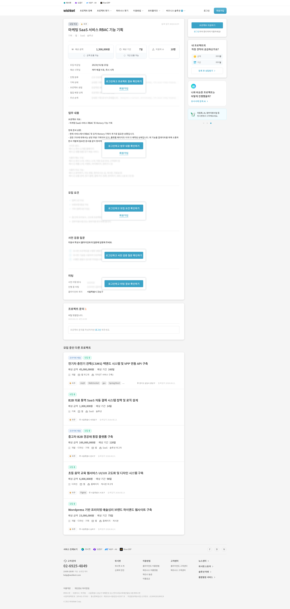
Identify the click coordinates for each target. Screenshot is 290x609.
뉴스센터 (202, 561)
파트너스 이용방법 (150, 570)
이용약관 (67, 588)
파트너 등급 (147, 574)
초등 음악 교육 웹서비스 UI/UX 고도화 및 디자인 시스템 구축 (105, 473)
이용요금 (146, 578)
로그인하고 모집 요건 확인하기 (124, 208)
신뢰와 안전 (119, 570)
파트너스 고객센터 (178, 570)
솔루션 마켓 (204, 572)
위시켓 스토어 (205, 566)
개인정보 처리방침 (81, 588)
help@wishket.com (72, 575)
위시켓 (87, 549)
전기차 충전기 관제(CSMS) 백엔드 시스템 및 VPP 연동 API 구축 (108, 364)
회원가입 (123, 88)
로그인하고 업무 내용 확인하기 (124, 145)
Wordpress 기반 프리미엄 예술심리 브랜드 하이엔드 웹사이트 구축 (110, 510)
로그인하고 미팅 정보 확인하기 (124, 283)
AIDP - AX (113, 549)
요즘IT (99, 549)
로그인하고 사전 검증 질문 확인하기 (124, 255)
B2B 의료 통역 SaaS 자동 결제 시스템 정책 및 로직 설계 (103, 400)
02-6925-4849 (75, 566)
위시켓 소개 (119, 566)
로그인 (98, 330)
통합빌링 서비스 (206, 577)
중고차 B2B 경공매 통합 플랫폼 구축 (90, 437)
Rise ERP (128, 549)
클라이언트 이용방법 (151, 566)
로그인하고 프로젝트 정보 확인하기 (124, 81)
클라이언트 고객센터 (179, 566)
